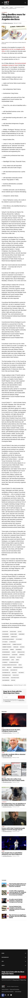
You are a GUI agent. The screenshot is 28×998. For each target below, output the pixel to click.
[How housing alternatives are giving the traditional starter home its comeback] (4, 885)
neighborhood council (17, 667)
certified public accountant (8, 639)
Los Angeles (4, 12)
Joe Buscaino (14, 654)
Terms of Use (7, 701)
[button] (3, 995)
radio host (14, 672)
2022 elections (13, 631)
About (3, 965)
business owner (13, 634)
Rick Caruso (21, 672)
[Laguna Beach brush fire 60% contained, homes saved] (14, 720)
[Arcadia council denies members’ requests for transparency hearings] (4, 900)
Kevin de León (5, 657)
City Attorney (19, 639)
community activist (6, 644)
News (7, 7)
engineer (12, 649)
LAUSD (12, 659)
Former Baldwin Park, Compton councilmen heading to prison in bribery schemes (17, 908)
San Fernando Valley (6, 675)
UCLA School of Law (15, 677)
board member (5, 634)
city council (4, 641)
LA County (19, 657)
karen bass (21, 654)
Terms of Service (5, 989)
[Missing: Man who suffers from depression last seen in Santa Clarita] (14, 769)
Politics (11, 7)
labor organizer (5, 659)
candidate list (14, 636)
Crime (3, 752)
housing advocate (6, 654)
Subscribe (21, 697)
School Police (15, 675)
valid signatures (5, 680)
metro (3, 667)
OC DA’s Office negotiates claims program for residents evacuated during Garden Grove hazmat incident (17, 893)
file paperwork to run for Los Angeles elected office (13, 49)
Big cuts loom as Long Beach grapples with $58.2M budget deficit (17, 916)
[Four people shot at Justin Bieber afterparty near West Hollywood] (14, 843)
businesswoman (5, 636)
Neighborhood (5, 957)
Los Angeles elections (13, 662)
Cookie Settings (18, 991)
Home (3, 7)
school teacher (5, 677)
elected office (5, 649)
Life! (3, 961)
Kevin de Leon (12, 657)
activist (19, 631)
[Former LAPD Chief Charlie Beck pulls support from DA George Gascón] (14, 818)
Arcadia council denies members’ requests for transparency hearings (15, 901)
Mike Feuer (9, 667)
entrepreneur (18, 649)
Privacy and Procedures (14, 989)
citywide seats (12, 641)
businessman (21, 634)
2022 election (5, 631)
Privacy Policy (21, 700)
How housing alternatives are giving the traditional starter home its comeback (17, 885)
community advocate (17, 644)
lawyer (17, 659)
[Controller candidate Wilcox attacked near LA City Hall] (14, 745)
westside (13, 680)
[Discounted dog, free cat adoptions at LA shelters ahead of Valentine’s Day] (14, 794)
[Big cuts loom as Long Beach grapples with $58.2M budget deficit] (4, 916)
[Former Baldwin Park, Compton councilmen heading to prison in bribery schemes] (4, 908)
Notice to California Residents (8, 991)
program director (6, 672)
